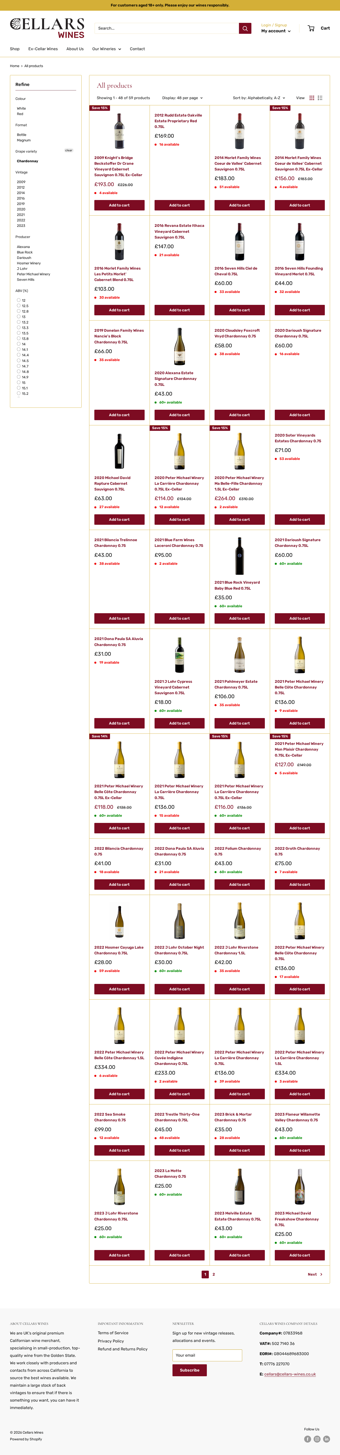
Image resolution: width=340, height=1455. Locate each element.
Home (14, 66)
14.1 (24, 350)
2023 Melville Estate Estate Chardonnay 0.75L (238, 1216)
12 (23, 300)
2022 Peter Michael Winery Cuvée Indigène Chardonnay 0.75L (179, 1058)
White (21, 108)
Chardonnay (27, 161)
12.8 (25, 311)
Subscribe (189, 1370)
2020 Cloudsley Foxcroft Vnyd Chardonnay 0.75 (237, 333)
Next (312, 1274)
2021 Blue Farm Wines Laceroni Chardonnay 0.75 (179, 543)
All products (33, 66)
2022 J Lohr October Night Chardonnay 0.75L (179, 950)
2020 (21, 209)
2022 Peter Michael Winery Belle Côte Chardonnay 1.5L (119, 1055)
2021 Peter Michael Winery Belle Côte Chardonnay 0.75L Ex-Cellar (118, 792)
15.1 (24, 388)
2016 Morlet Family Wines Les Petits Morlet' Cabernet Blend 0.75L (117, 274)
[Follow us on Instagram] (317, 1439)
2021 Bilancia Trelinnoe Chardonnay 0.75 (115, 543)
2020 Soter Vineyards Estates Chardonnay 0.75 (298, 438)
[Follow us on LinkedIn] (326, 1439)
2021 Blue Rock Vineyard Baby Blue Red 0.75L (237, 585)
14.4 (25, 355)
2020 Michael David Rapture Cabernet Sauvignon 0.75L (112, 484)
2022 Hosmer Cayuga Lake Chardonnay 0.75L (119, 950)
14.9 (24, 377)
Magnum (24, 140)
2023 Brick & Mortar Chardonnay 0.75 (233, 1117)
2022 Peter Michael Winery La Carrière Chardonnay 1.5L (299, 1058)
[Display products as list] (320, 98)
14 (23, 344)
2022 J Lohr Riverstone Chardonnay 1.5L (236, 950)
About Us (75, 48)
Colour (20, 99)
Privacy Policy (111, 1341)
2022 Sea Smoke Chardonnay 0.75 (110, 1117)
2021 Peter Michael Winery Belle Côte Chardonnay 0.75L (299, 687)
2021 (21, 215)
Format (21, 125)
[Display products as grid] (312, 98)
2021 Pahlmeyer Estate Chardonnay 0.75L (236, 684)
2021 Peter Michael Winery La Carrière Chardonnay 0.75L (179, 792)
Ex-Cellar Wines (43, 48)
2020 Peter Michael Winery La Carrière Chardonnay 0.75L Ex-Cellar (179, 484)
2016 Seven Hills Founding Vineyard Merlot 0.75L (299, 271)
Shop (15, 48)
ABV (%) (21, 291)
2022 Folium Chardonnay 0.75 (238, 851)
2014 (21, 193)
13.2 (24, 322)
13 (23, 317)
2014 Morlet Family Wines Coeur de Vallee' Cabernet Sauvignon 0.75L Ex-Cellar (299, 164)
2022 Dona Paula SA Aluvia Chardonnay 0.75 (179, 851)
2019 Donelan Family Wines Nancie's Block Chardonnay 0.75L (119, 336)
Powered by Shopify (26, 1439)
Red (20, 114)
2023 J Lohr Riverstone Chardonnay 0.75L (116, 1216)
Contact (137, 48)
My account (274, 30)
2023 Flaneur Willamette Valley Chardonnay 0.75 (297, 1117)
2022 (21, 220)
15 (23, 383)
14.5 (25, 361)
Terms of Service (113, 1333)
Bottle (21, 135)
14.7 (24, 366)
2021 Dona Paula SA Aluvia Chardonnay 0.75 (118, 642)
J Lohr (22, 269)
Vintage (21, 172)
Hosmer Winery (29, 263)
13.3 (24, 328)
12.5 (24, 306)
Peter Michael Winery (33, 274)
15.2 (24, 394)
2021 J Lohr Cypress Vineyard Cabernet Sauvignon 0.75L (173, 687)
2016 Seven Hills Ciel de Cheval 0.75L (236, 271)
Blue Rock (25, 252)
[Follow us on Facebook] (307, 1439)
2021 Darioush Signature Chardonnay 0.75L (298, 543)
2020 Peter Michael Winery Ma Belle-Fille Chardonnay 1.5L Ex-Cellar (239, 484)
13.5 (24, 333)
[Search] (245, 28)
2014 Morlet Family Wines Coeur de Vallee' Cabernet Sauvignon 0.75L (238, 164)
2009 (21, 182)
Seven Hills (25, 280)
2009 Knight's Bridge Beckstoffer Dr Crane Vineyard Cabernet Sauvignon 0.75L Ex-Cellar (118, 166)
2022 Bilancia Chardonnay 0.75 (118, 851)
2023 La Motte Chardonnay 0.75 (170, 1174)
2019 (21, 204)
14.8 (25, 372)
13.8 (25, 339)
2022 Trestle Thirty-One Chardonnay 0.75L (177, 1117)
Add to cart (119, 205)
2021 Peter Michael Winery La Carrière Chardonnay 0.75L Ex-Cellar (239, 792)
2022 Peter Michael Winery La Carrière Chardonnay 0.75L (239, 1058)
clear (68, 150)
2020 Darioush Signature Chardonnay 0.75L (298, 333)
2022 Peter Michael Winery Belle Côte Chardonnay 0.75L (299, 953)
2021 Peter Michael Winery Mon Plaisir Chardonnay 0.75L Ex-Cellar (299, 749)
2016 (21, 198)
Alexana (23, 247)
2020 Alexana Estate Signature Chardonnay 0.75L (176, 379)
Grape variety (26, 151)
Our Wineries (104, 48)
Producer (22, 237)
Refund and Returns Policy (123, 1349)
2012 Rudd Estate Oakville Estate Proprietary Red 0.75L (178, 121)
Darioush (24, 258)
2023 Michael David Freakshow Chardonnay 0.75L (297, 1219)
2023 (21, 226)
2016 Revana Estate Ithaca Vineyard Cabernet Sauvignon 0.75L (179, 231)
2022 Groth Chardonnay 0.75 (297, 851)
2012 (21, 187)
